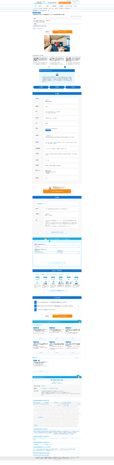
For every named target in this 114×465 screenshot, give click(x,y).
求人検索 (47, 6)
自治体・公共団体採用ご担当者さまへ (46, 457)
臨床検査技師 (40, 8)
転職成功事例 (54, 6)
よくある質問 (77, 457)
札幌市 (52, 8)
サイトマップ (72, 457)
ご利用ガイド (40, 6)
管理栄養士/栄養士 (66, 458)
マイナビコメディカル (35, 8)
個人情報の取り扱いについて (57, 457)
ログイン (75, 2)
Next (65, 67)
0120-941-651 (52, 2)
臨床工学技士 (55, 458)
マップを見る (47, 130)
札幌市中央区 (56, 8)
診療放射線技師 (60, 458)
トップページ (36, 6)
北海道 (50, 8)
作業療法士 (41, 458)
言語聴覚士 (45, 458)
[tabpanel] (57, 43)
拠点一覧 (75, 6)
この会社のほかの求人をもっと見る (57, 232)
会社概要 (57, 87)
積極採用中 (34, 28)
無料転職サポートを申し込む (64, 2)
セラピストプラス (72, 458)
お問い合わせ (67, 457)
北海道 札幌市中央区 (48, 128)
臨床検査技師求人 (46, 8)
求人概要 (41, 87)
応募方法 (73, 87)
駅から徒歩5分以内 (39, 28)
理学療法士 (37, 458)
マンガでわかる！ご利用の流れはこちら (57, 290)
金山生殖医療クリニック (41, 203)
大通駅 (70, 137)
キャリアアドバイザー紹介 (68, 6)
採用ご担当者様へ (68, 0)
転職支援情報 (61, 6)
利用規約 (63, 457)
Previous (49, 67)
